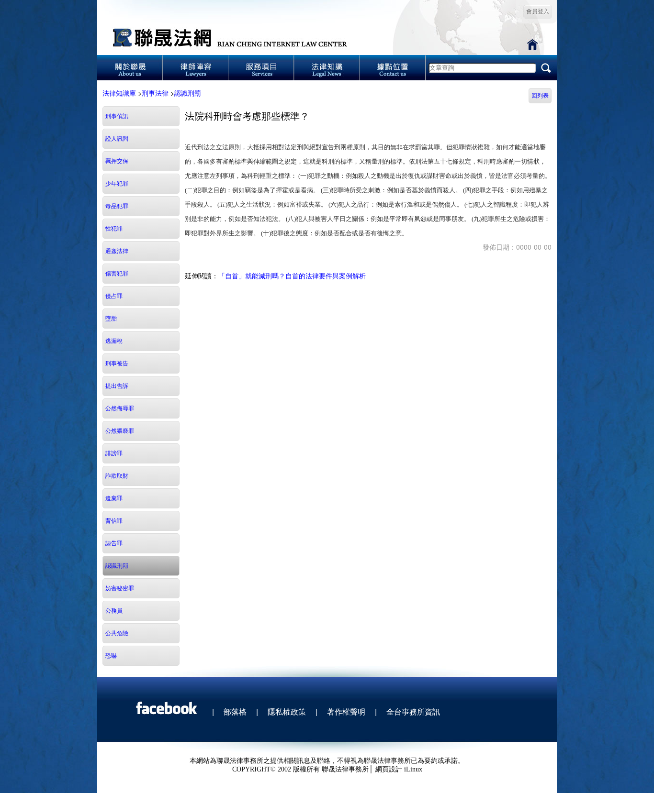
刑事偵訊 (116, 116)
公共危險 (116, 633)
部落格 (235, 711)
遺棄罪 (114, 498)
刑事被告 (116, 363)
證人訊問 (116, 138)
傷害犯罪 (116, 273)
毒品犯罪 (116, 206)
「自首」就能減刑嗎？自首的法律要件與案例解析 (292, 275)
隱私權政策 (287, 711)
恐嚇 (111, 655)
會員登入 (537, 11)
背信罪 (114, 521)
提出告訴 (116, 386)
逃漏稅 (114, 341)
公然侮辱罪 (119, 408)
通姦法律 (116, 251)
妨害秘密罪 (119, 588)
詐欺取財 (116, 476)
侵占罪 (114, 296)
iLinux (413, 769)
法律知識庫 (119, 93)
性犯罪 (114, 228)
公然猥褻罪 (119, 431)
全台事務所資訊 (413, 711)
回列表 (540, 95)
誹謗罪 (114, 453)
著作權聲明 (346, 711)
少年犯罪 (116, 183)
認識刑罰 (187, 93)
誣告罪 (114, 543)
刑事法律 (155, 93)
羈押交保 (116, 161)
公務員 (114, 610)
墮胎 (111, 318)
